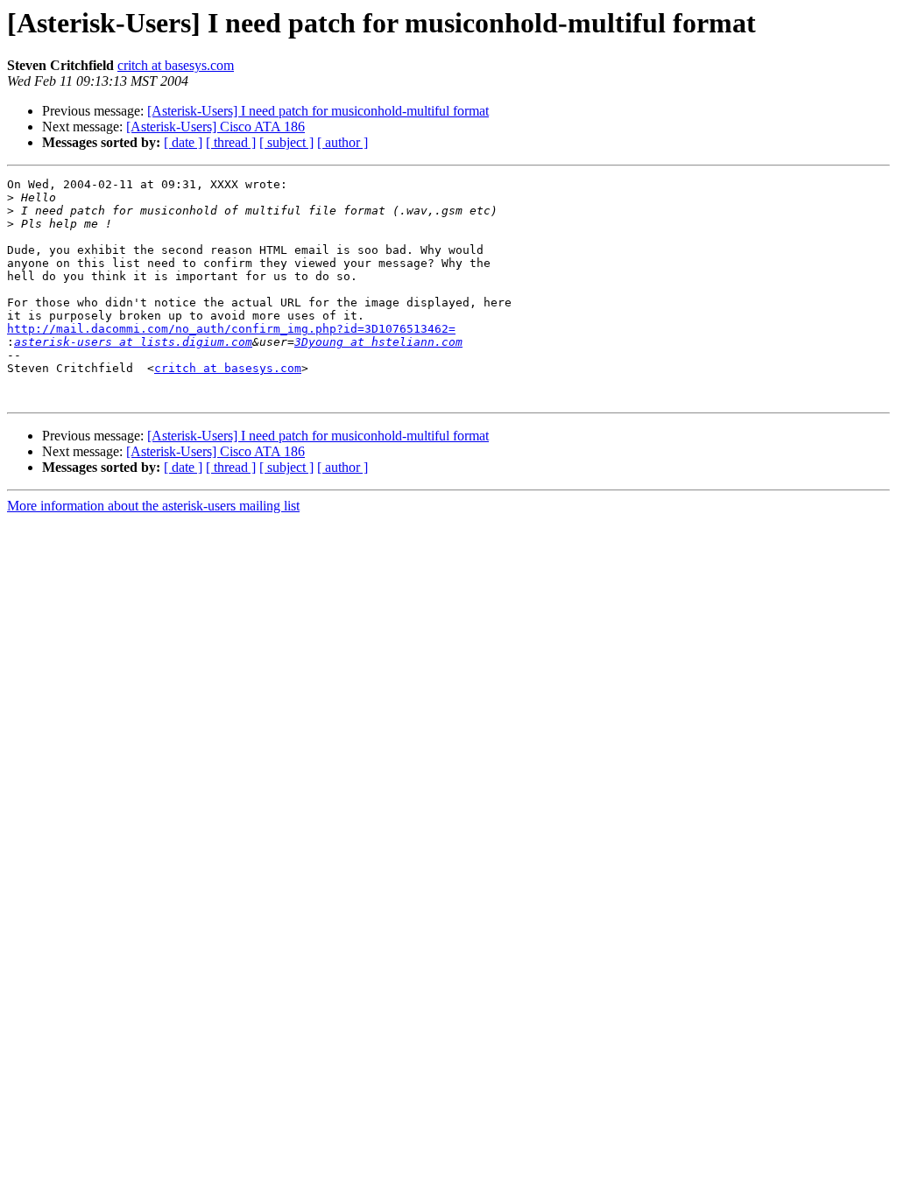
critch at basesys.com (175, 65)
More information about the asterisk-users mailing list (153, 505)
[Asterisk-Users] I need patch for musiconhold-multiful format (318, 110)
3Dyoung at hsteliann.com (378, 341)
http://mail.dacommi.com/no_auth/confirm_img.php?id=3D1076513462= (231, 328)
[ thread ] (231, 142)
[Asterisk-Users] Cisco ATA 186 (215, 126)
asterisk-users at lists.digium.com (133, 341)
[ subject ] (286, 142)
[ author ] (342, 142)
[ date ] (183, 142)
